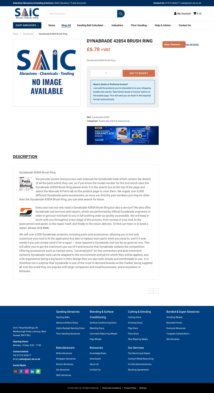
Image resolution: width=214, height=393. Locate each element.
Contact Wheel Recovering (141, 358)
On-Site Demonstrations (139, 364)
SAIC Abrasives (63, 375)
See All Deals (192, 44)
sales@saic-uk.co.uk (191, 3)
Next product (156, 290)
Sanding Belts (63, 317)
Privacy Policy (130, 388)
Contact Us (95, 369)
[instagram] (26, 371)
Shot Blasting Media (138, 339)
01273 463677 (172, 3)
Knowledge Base (98, 353)
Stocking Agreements (138, 369)
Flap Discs (133, 328)
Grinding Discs (135, 322)
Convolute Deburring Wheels (103, 333)
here (46, 228)
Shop (15, 34)
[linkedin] (32, 371)
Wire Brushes (172, 339)
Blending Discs (97, 328)
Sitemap (142, 388)
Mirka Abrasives (64, 353)
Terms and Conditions (111, 388)
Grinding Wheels (174, 317)
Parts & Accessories (120, 121)
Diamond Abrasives (175, 328)
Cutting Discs (134, 317)
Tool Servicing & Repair (139, 353)
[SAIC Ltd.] (28, 13)
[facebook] (21, 371)
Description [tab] (25, 156)
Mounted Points (174, 322)
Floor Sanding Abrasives (68, 333)
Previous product (150, 290)
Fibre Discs (133, 333)
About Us (94, 364)
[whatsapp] (38, 371)
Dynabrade (28, 34)
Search (121, 13)
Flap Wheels (95, 339)
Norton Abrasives (64, 364)
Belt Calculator (62, 3)
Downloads (95, 358)
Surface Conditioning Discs (103, 322)
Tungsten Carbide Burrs (178, 333)
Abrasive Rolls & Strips (67, 322)
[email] (15, 371)
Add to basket (138, 73)
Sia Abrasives (62, 369)
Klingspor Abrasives (66, 358)
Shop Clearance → (173, 44)
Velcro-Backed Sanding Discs (70, 328)
